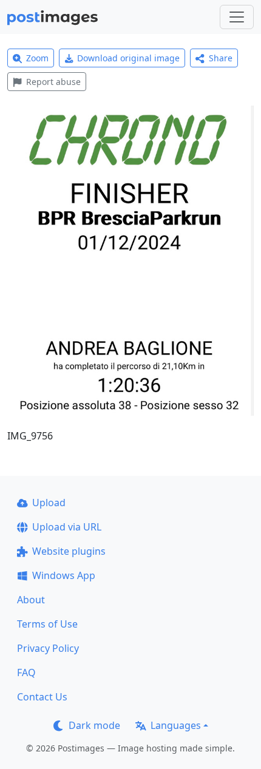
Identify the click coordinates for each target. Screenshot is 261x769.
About (31, 599)
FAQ (26, 672)
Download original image (128, 58)
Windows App (63, 575)
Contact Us (42, 696)
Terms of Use (47, 624)
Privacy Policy (48, 648)
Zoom (37, 58)
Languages (176, 725)
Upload (49, 502)
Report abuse (53, 81)
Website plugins (69, 551)
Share (220, 58)
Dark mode (94, 725)
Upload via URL (66, 527)
